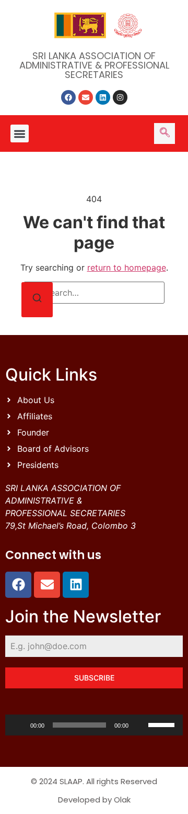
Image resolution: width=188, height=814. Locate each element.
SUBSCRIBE (94, 677)
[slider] (163, 724)
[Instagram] (120, 97)
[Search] (37, 299)
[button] (19, 134)
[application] (94, 725)
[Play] (19, 725)
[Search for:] (94, 293)
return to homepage (126, 267)
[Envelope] (85, 97)
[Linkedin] (103, 97)
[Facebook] (68, 97)
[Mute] (140, 725)
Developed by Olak (94, 799)
